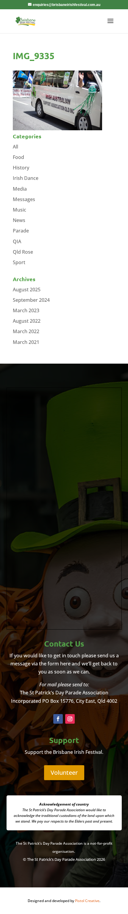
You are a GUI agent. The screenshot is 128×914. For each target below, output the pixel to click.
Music (19, 209)
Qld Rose (23, 252)
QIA (17, 241)
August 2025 (26, 289)
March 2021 (26, 342)
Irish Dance (25, 178)
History (21, 167)
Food (18, 157)
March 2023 (26, 310)
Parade (21, 230)
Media (20, 189)
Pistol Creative (87, 900)
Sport (19, 262)
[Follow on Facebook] (58, 719)
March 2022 (26, 331)
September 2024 (31, 300)
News (19, 220)
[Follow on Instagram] (70, 719)
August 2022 (26, 321)
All (15, 146)
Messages (24, 199)
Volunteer (64, 772)
